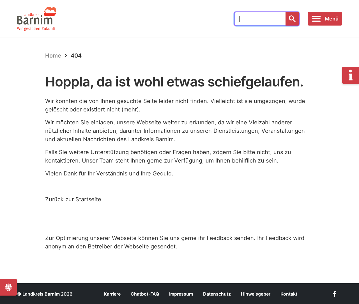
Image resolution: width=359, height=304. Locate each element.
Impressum (181, 294)
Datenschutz (217, 294)
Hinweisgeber (255, 294)
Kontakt (288, 294)
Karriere (112, 294)
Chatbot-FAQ (145, 294)
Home (53, 55)
